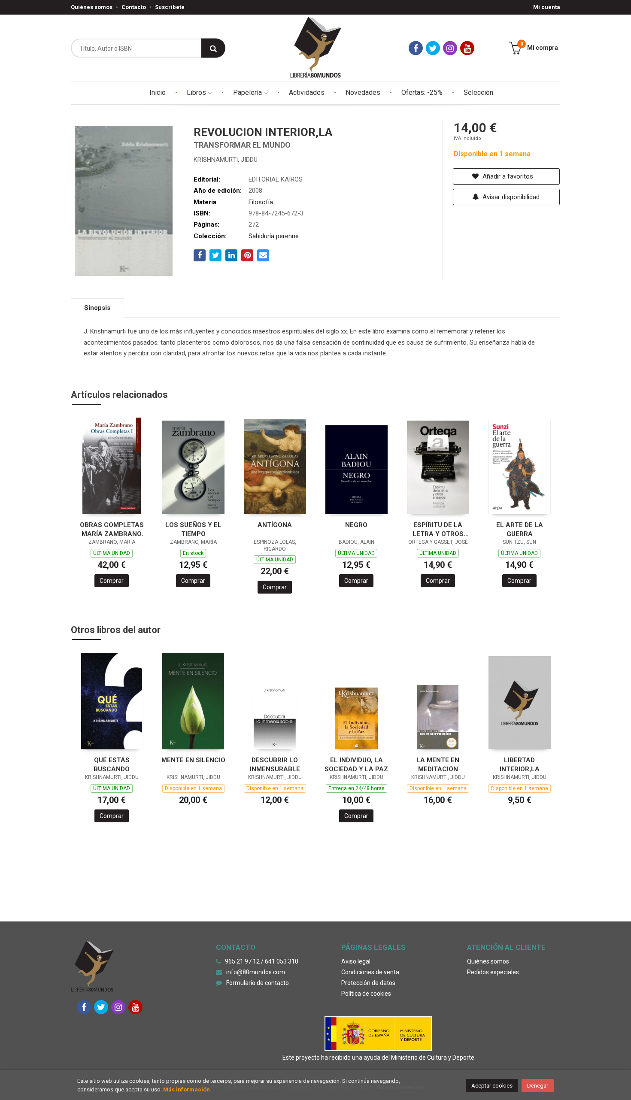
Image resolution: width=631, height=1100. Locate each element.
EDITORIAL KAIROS (276, 179)
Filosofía (261, 202)
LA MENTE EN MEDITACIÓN (437, 764)
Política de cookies (366, 993)
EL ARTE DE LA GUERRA (519, 529)
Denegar (537, 1085)
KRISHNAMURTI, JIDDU (226, 160)
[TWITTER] (433, 48)
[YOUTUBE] (467, 48)
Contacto (133, 7)
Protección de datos (368, 982)
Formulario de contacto (257, 982)
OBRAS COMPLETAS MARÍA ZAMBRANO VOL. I (112, 529)
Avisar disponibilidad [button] (510, 197)
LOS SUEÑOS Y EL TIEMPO (193, 529)
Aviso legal (355, 961)
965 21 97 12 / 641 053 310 (261, 961)
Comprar (112, 580)
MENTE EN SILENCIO (193, 760)
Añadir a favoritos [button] (507, 176)
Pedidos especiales (493, 972)
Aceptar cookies (492, 1085)
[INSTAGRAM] (450, 48)
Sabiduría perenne (274, 236)
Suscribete (170, 7)
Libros (197, 92)
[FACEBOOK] (416, 48)
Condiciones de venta (370, 972)
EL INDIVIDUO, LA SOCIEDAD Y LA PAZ (356, 764)
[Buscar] (213, 48)
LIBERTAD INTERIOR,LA (520, 764)
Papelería (248, 92)
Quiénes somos (91, 7)
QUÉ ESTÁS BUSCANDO (112, 764)
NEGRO (356, 525)
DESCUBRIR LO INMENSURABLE (275, 764)
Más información (186, 1089)
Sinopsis (97, 308)
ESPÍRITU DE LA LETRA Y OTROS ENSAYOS (438, 529)
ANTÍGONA (275, 525)
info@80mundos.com (255, 972)
